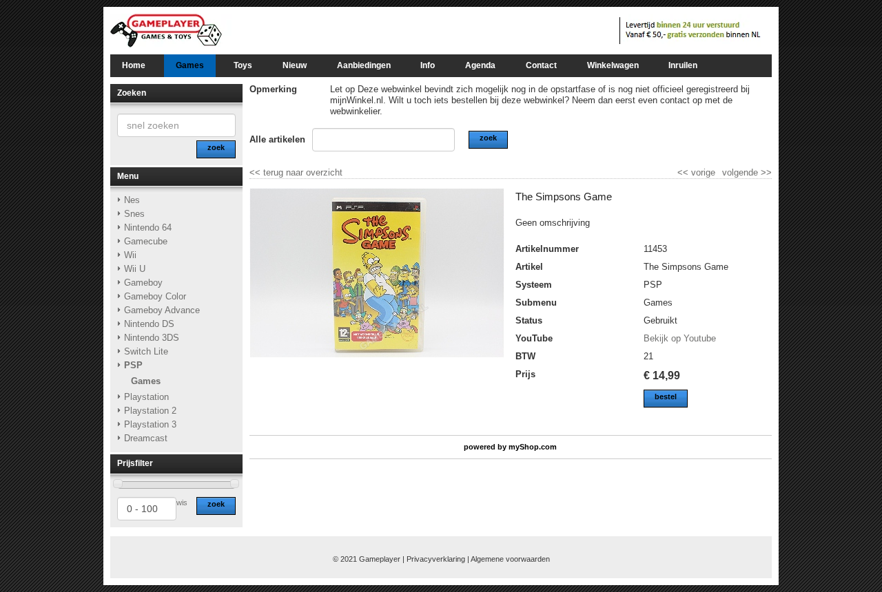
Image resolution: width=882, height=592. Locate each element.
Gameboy (143, 282)
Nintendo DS (149, 324)
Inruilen (682, 65)
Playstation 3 (150, 424)
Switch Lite (146, 351)
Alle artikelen (277, 139)
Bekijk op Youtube (680, 338)
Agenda (480, 65)
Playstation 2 (150, 410)
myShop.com (533, 447)
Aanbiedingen (364, 65)
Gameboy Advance (162, 310)
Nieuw (295, 65)
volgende (747, 172)
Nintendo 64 (148, 227)
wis (181, 502)
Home (133, 65)
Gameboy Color (155, 296)
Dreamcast (145, 438)
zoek (216, 504)
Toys (243, 65)
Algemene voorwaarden (510, 559)
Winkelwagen (613, 65)
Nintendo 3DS (151, 337)
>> (765, 172)
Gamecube (145, 241)
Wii (130, 255)
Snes (134, 214)
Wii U (134, 269)
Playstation (146, 397)
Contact (541, 65)
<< (684, 172)
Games (190, 65)
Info (427, 65)
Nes (132, 200)
